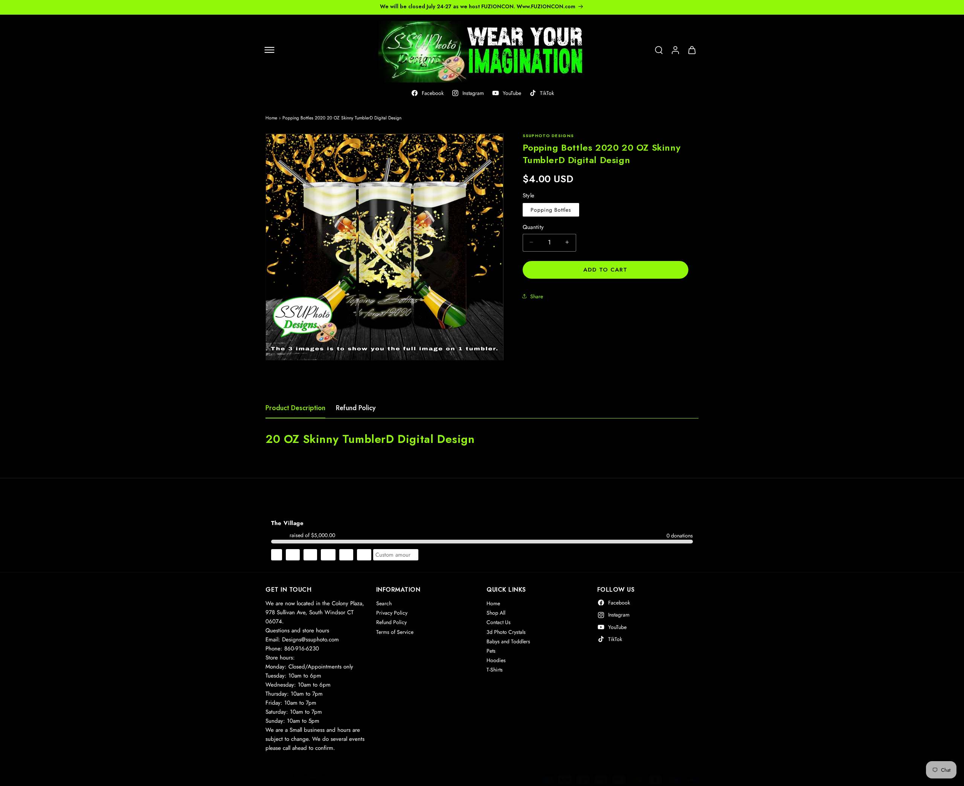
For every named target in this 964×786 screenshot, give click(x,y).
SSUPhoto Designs (307, 777)
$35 (346, 555)
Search (384, 603)
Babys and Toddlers (508, 641)
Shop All (496, 613)
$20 (328, 555)
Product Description (295, 408)
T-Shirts (495, 669)
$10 (292, 555)
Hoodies (496, 660)
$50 (364, 555)
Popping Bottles (551, 209)
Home (271, 117)
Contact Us (499, 622)
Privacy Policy (391, 613)
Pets (491, 651)
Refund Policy (356, 408)
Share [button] (536, 296)
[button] (269, 50)
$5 (276, 555)
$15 (310, 555)
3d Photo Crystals (506, 632)
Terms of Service (394, 632)
